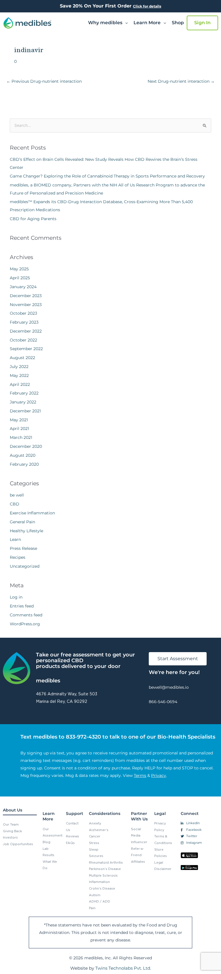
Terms (140, 775)
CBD (14, 504)
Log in (16, 597)
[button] (108, 22)
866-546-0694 (163, 701)
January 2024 (23, 286)
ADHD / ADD (99, 901)
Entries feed (22, 606)
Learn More (147, 22)
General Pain (22, 522)
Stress (94, 843)
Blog (46, 842)
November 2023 (26, 304)
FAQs (70, 843)
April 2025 (20, 277)
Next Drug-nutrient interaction (181, 81)
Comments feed (26, 615)
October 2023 (23, 313)
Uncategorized (24, 566)
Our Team (11, 824)
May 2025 (19, 269)
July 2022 (19, 366)
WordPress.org (25, 624)
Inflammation (99, 882)
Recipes (17, 557)
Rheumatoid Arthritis (106, 862)
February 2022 (24, 393)
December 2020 (26, 446)
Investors (10, 837)
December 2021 (25, 411)
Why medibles (105, 22)
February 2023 (24, 322)
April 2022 (20, 384)
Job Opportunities (18, 844)
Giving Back (12, 831)
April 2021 (19, 428)
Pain (92, 908)
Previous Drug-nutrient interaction (44, 81)
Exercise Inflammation (32, 513)
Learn (15, 539)
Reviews (72, 836)
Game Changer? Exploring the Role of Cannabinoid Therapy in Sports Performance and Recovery (107, 176)
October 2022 (23, 340)
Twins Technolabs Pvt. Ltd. (123, 968)
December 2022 (26, 331)
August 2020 (22, 455)
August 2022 (22, 357)
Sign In (202, 22)
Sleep (93, 849)
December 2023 (26, 295)
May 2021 (19, 420)
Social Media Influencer (139, 835)
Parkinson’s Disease (105, 869)
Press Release (23, 548)
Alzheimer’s (98, 830)
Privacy (158, 775)
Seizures (96, 856)
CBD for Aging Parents (33, 218)
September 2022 (26, 348)
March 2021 (21, 437)
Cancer (94, 836)
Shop (178, 22)
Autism (94, 895)
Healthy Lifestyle (26, 530)
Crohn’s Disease (102, 888)
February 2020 (24, 464)
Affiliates (138, 861)
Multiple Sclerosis (103, 875)
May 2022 (19, 375)
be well (17, 495)
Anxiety (95, 823)
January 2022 (23, 402)
